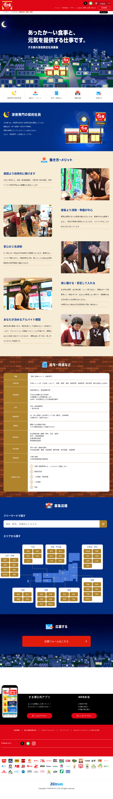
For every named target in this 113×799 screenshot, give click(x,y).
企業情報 (16, 730)
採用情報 (104, 8)
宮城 (96, 556)
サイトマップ (64, 730)
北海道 (88, 551)
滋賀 (41, 594)
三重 (73, 599)
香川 (27, 594)
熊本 (14, 565)
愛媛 (18, 599)
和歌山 (50, 604)
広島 (37, 556)
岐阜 (64, 594)
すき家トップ (7, 12)
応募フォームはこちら (56, 641)
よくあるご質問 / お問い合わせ (86, 8)
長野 (60, 561)
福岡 (5, 560)
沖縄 (14, 574)
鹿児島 (5, 574)
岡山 (28, 556)
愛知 (64, 599)
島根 (37, 551)
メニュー (57, 8)
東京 (96, 594)
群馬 (87, 589)
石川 (51, 556)
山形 (96, 561)
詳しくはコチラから (39, 716)
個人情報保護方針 (30, 730)
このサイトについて (48, 730)
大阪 (41, 599)
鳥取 (28, 551)
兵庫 (50, 599)
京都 (50, 594)
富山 (60, 551)
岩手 (87, 556)
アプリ (72, 8)
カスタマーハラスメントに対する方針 (86, 730)
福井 (60, 556)
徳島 (18, 594)
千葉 (87, 594)
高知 (27, 599)
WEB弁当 (65, 8)
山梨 (51, 561)
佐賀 (14, 560)
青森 (96, 551)
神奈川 (88, 599)
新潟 (51, 551)
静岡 (73, 594)
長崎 (5, 565)
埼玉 (96, 589)
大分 (5, 570)
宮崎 (14, 570)
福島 (87, 566)
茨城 (87, 584)
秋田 (87, 561)
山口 (28, 561)
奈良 (41, 604)
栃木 (96, 584)
